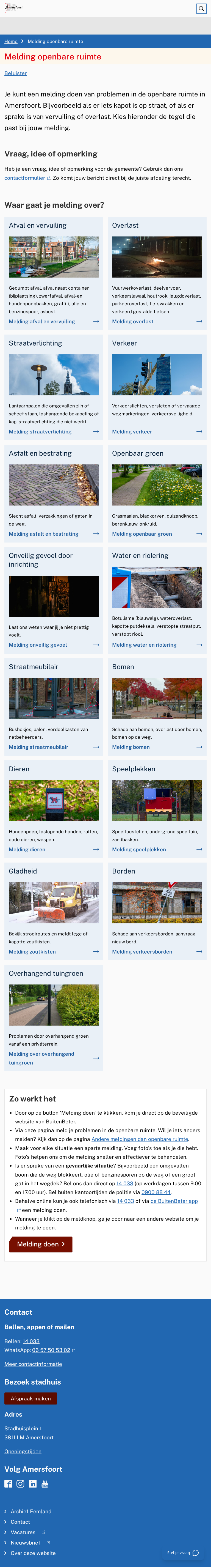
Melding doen (38, 1244)
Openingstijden (22, 1451)
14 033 (124, 1183)
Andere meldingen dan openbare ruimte (139, 1139)
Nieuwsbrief (22, 1544)
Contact (20, 1522)
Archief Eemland (31, 1511)
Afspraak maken (31, 1398)
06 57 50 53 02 (52, 1350)
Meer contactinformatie (33, 1364)
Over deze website (33, 1553)
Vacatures (19, 1533)
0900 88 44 (156, 1192)
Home (11, 41)
